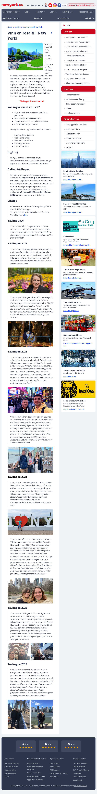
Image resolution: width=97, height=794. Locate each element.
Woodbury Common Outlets (77, 74)
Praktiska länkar (79, 759)
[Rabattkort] (78, 224)
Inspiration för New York (37, 759)
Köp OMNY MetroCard (75, 56)
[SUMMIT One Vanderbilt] (78, 358)
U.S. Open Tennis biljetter (76, 65)
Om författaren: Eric (12, 763)
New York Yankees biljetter (77, 51)
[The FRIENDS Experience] (78, 257)
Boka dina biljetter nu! (72, 179)
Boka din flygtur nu (71, 311)
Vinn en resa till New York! (33, 27)
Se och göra (66, 12)
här (25, 215)
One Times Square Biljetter (77, 69)
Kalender (88, 18)
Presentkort (77, 773)
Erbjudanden (62, 18)
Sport (52, 12)
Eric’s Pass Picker (79, 767)
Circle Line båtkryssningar (36, 776)
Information (9, 759)
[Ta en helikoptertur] (78, 290)
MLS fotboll (54, 777)
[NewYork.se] (12, 4)
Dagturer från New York (75, 78)
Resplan (69, 147)
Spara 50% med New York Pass (78, 46)
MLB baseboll (54, 770)
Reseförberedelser (10, 12)
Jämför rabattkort (33, 763)
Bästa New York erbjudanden (78, 83)
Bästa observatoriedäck (75, 104)
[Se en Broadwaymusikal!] (78, 389)
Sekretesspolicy (10, 773)
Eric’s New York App (80, 763)
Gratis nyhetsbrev (73, 129)
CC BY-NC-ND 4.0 (80, 786)
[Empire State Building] (78, 159)
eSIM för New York (73, 138)
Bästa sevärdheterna (34, 773)
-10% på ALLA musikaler (75, 60)
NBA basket (54, 763)
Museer (69, 108)
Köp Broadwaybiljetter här (74, 409)
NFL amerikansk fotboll (58, 773)
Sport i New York (57, 759)
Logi (26, 12)
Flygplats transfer (73, 134)
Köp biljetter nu (69, 376)
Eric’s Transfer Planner (81, 770)
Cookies (7, 777)
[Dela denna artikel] (50, 33)
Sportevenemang (73, 113)
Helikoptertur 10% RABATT (77, 37)
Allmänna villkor (10, 770)
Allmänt (17, 27)
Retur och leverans (11, 767)
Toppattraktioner (85, 12)
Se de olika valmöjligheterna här (76, 245)
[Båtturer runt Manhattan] (78, 192)
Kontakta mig (78, 780)
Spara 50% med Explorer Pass (78, 42)
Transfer (39, 12)
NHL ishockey (55, 767)
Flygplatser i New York (35, 780)
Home (10, 27)
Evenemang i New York (75, 143)
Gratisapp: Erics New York (76, 124)
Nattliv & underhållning (75, 99)
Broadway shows (10, 18)
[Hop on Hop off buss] (78, 323)
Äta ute (37, 18)
